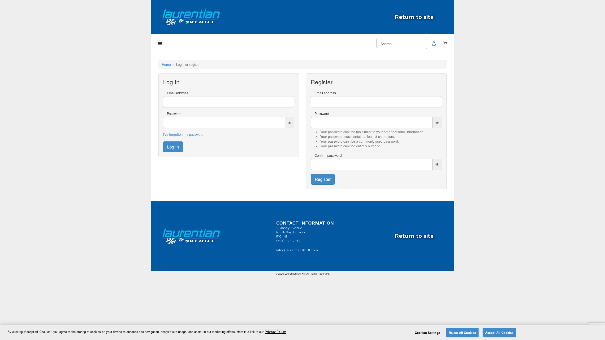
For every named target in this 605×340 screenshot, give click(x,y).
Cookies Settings (427, 332)
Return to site (414, 17)
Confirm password (328, 155)
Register (323, 179)
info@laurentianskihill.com (297, 250)
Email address (177, 92)
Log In (173, 147)
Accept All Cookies (499, 332)
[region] (302, 332)
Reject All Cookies (462, 332)
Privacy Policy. (275, 331)
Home (166, 64)
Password (174, 113)
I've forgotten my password (183, 134)
